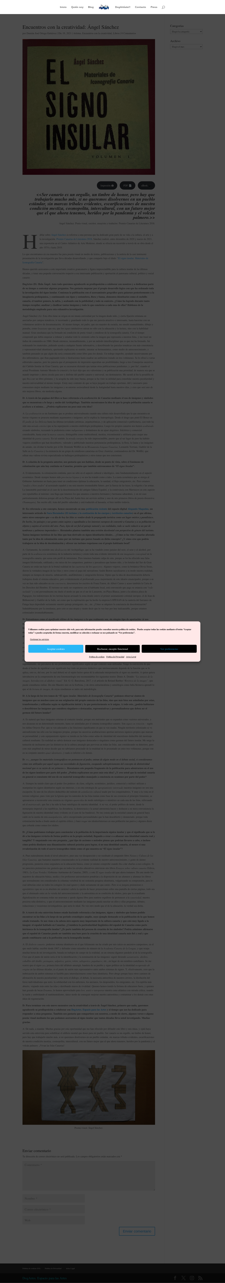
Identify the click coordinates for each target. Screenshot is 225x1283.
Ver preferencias (169, 649)
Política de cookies (97, 656)
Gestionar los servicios (39, 639)
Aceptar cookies (56, 649)
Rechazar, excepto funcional (112, 649)
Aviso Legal (131, 656)
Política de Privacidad (115, 656)
